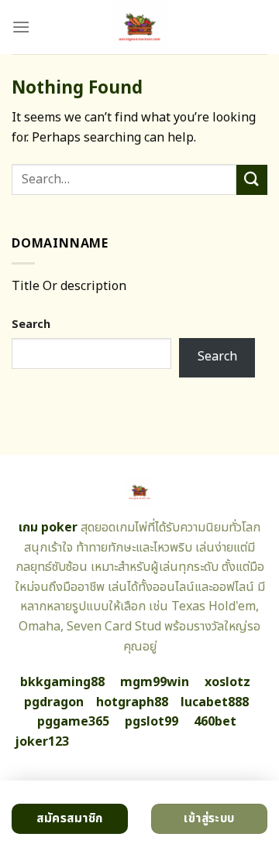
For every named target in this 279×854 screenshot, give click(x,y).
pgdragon (54, 702)
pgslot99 (151, 721)
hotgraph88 (132, 702)
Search (31, 324)
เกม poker (48, 527)
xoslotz (227, 682)
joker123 (42, 742)
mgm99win (154, 682)
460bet (215, 721)
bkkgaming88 (62, 682)
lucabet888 (215, 702)
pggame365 (73, 721)
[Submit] (251, 180)
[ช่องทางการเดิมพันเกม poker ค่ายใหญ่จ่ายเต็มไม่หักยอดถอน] (140, 27)
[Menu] (21, 27)
